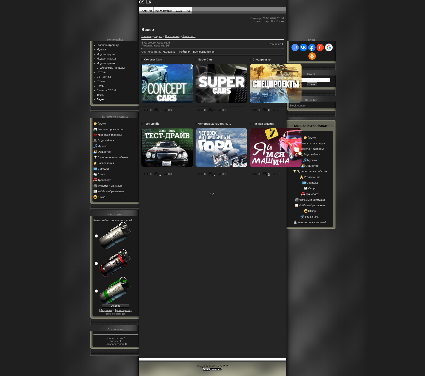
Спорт (101, 174)
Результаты (106, 310)
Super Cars (205, 59)
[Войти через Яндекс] (320, 47)
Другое (102, 123)
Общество (104, 151)
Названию (169, 51)
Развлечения (106, 163)
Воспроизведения (204, 51)
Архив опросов (123, 310)
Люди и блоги (106, 140)
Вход (179, 11)
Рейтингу (185, 51)
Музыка (102, 146)
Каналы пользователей (312, 222)
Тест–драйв (152, 123)
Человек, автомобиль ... (214, 123)
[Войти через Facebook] (312, 47)
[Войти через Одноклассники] (312, 56)
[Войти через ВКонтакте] (303, 47)
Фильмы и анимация (110, 185)
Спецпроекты (262, 59)
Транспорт (104, 180)
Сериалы (103, 168)
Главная (146, 11)
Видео (158, 36)
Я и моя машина (263, 123)
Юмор (101, 197)
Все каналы (172, 36)
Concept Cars (153, 59)
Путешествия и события (113, 157)
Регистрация (163, 11)
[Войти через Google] (329, 47)
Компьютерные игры (110, 129)
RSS (188, 11)
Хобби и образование (111, 191)
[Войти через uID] (295, 47)
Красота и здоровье (110, 134)
